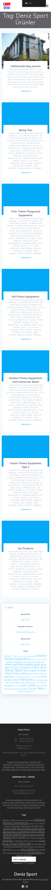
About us (36, 674)
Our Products (25, 548)
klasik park (33, 677)
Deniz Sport (39, 667)
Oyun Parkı (19, 679)
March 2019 (25, 620)
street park (11, 664)
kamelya (43, 674)
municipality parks (38, 662)
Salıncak (43, 682)
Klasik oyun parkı (23, 677)
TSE (5, 689)
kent (15, 677)
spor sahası (42, 685)
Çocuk (9, 689)
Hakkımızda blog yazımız (26, 66)
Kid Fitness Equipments (25, 296)
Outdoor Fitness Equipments (25, 657)
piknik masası (30, 682)
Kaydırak (8, 676)
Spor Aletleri (29, 685)
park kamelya (38, 680)
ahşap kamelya (22, 656)
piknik (22, 682)
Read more (25, 91)
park (30, 679)
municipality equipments (21, 662)
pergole (17, 682)
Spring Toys (25, 130)
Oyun (38, 677)
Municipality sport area (32, 664)
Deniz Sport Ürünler (35, 670)
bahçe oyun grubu (36, 659)
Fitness (9, 673)
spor (20, 685)
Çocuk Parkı (35, 688)
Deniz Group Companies (18, 667)
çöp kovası (29, 691)
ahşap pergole (31, 656)
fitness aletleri (20, 673)
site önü (15, 686)
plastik (37, 683)
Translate (30, 863)
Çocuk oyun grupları (20, 689)
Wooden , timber (10, 656)
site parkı (8, 685)
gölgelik (30, 674)
